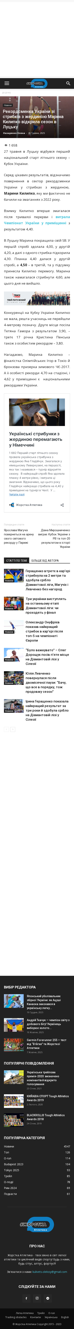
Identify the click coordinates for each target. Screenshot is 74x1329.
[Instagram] (37, 1298)
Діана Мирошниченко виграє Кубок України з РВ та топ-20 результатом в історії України (54, 538)
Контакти (35, 1317)
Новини (8, 105)
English (65, 1317)
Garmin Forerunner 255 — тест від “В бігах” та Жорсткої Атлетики (46, 1044)
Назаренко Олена (14, 133)
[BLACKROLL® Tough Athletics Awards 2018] (14, 1120)
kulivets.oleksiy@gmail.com (50, 1272)
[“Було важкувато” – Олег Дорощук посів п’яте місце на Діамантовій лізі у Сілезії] (14, 655)
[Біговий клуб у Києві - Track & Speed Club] (37, 298)
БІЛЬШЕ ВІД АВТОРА (45, 560)
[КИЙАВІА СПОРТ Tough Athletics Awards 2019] (14, 1101)
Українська (51, 1317)
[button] (68, 83)
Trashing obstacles (15, 1317)
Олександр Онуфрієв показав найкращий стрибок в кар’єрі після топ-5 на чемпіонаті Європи (44, 631)
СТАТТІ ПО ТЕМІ (16, 560)
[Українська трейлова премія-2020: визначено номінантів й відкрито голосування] (14, 1077)
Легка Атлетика (25, 1313)
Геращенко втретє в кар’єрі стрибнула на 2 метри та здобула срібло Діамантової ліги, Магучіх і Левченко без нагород (48, 580)
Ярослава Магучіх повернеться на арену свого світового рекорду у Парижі (19, 536)
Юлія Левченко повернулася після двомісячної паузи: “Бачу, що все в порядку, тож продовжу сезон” (46, 682)
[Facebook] (26, 1298)
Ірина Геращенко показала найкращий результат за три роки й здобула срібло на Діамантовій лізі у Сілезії (47, 710)
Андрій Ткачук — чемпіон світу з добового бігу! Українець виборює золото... (48, 1024)
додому (6, 92)
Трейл (41, 1313)
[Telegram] (48, 1298)
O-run (51, 1313)
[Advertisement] (37, 39)
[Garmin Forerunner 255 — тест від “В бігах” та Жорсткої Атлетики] (14, 1045)
